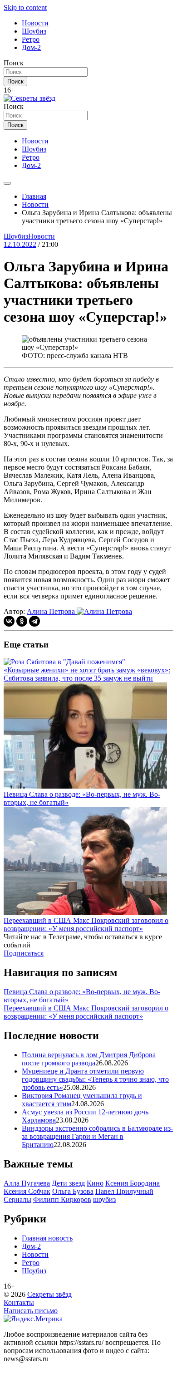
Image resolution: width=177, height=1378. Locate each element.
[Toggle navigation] (7, 183)
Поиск (14, 63)
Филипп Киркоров (62, 1199)
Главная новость (47, 1238)
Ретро (30, 39)
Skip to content (25, 7)
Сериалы (17, 1199)
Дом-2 (31, 47)
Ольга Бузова (72, 1191)
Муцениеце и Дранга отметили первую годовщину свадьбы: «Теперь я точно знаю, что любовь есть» (95, 1079)
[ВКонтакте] (9, 621)
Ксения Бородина (132, 1183)
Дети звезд (68, 1183)
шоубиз (104, 1199)
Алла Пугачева (27, 1183)
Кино (95, 1183)
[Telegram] (34, 621)
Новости (35, 23)
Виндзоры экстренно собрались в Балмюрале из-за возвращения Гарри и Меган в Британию (97, 1136)
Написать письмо (31, 1310)
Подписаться (24, 953)
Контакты (19, 1302)
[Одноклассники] (21, 621)
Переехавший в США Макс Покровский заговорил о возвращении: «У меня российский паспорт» (86, 1012)
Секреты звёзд (49, 1294)
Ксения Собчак (27, 1191)
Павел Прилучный (124, 1191)
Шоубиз (34, 31)
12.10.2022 (20, 244)
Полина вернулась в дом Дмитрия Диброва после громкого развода (89, 1059)
